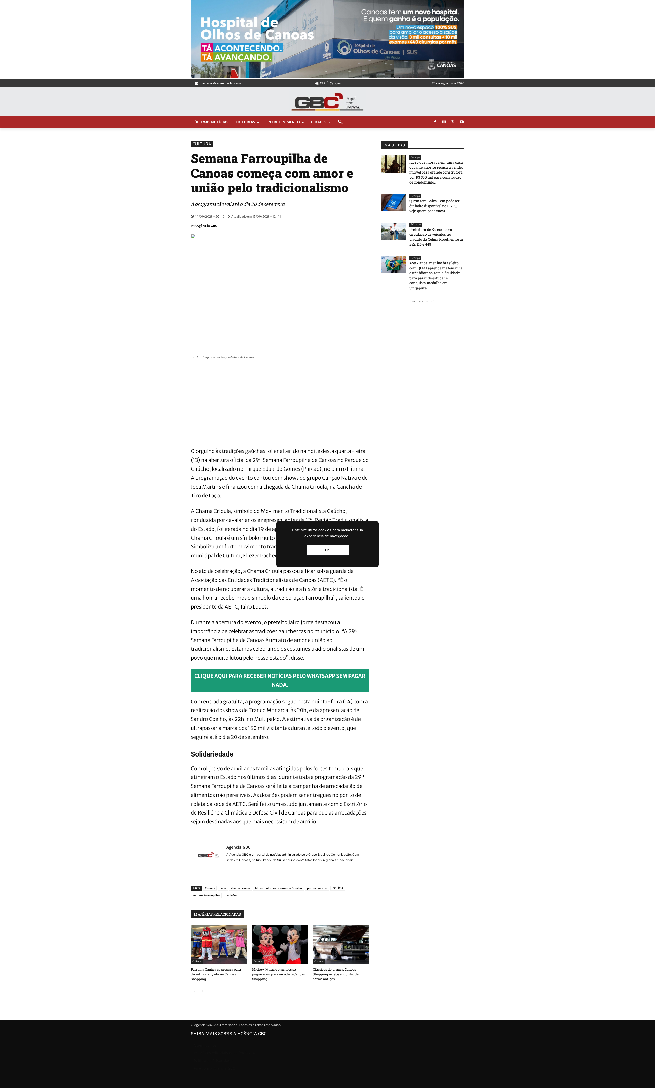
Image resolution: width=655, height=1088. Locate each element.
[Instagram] (444, 122)
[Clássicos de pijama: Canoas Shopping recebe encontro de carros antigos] (341, 944)
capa (223, 888)
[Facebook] (435, 122)
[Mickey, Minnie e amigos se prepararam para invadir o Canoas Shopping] (280, 944)
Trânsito (416, 224)
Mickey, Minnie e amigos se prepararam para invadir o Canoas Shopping (278, 974)
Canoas (210, 888)
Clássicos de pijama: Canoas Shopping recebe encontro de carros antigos (336, 974)
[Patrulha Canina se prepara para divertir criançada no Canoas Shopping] (219, 944)
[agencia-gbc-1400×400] (327, 76)
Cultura (201, 143)
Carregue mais (421, 301)
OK (327, 550)
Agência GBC (206, 225)
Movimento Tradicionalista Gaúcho (278, 888)
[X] (452, 122)
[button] (340, 122)
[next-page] (202, 991)
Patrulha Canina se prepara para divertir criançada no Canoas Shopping (216, 974)
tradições (231, 895)
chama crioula (240, 888)
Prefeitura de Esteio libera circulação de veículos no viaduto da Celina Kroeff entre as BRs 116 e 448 (436, 237)
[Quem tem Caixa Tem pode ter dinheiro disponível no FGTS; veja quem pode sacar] (393, 202)
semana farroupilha (206, 895)
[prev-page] (194, 991)
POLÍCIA (337, 888)
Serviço (415, 157)
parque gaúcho (317, 888)
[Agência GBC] (208, 855)
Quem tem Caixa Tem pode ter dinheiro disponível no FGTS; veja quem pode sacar (434, 205)
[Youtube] (461, 122)
